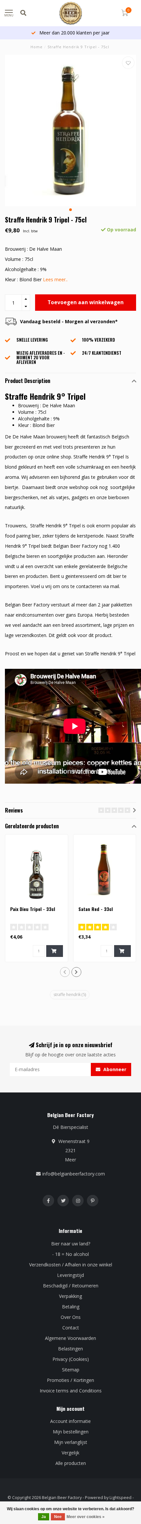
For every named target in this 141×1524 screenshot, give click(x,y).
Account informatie (70, 1421)
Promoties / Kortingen (70, 1380)
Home (36, 46)
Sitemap (70, 1369)
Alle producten (70, 1463)
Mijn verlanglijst (70, 1442)
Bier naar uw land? (70, 1243)
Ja (43, 1516)
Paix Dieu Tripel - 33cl (32, 908)
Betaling (70, 1306)
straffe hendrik (69, 994)
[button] (70, 209)
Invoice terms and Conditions (71, 1390)
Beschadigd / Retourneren (70, 1285)
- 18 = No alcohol (70, 1254)
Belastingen (70, 1348)
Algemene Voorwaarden (70, 1338)
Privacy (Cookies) (70, 1359)
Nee (58, 1516)
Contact (70, 1327)
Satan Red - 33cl (95, 908)
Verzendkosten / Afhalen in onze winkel (70, 1264)
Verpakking (70, 1296)
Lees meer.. (55, 279)
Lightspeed (120, 1497)
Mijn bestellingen (71, 1432)
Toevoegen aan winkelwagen (86, 302)
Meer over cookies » (86, 1516)
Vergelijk (70, 1453)
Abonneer (114, 1069)
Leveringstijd (70, 1275)
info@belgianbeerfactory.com (73, 1174)
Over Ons (71, 1317)
